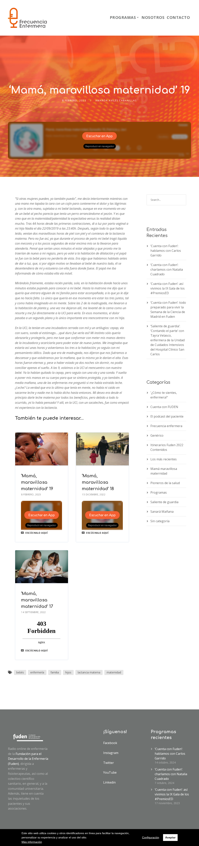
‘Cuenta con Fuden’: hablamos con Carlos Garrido (165, 250)
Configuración (150, 837)
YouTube (110, 772)
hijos (68, 672)
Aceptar (170, 837)
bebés (20, 672)
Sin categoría (159, 521)
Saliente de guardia (164, 502)
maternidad (114, 672)
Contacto (178, 17)
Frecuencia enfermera (166, 426)
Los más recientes (163, 459)
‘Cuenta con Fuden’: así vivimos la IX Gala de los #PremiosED (167, 288)
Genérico (156, 435)
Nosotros (152, 17)
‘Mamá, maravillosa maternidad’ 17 (37, 600)
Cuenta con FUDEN (164, 407)
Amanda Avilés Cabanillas (116, 100)
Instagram (110, 753)
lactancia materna (89, 672)
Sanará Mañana (162, 511)
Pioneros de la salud (165, 483)
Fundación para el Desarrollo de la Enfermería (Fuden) (28, 759)
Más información (32, 841)
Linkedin (109, 782)
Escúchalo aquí (36, 532)
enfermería (37, 672)
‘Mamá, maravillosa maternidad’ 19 (37, 482)
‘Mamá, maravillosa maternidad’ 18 (98, 482)
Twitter (108, 763)
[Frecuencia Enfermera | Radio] (27, 18)
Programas (123, 17)
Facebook (110, 743)
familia (55, 672)
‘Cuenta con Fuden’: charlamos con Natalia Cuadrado (166, 269)
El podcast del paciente (166, 416)
